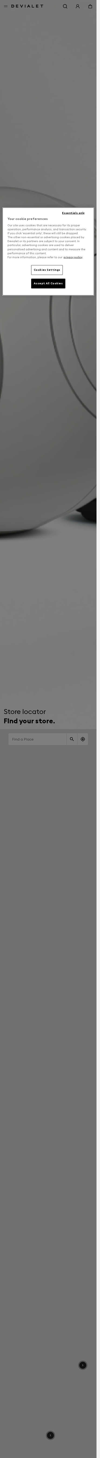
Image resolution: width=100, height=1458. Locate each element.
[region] (48, 251)
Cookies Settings (47, 269)
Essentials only (73, 212)
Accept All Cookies (48, 283)
